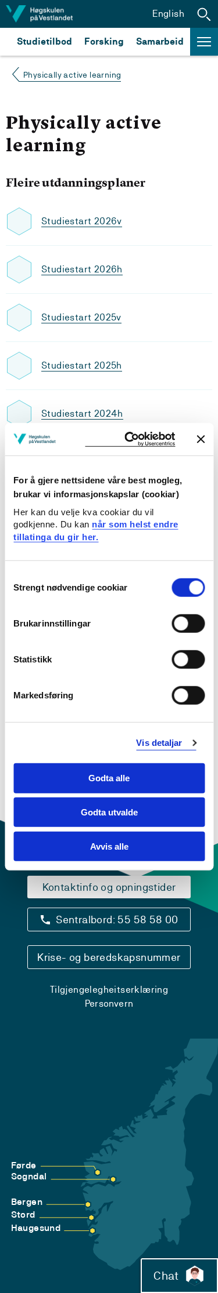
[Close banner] (200, 439)
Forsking (104, 41)
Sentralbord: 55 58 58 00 (117, 919)
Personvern (109, 1003)
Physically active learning (72, 74)
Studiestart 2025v (81, 317)
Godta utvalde (109, 812)
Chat (165, 1276)
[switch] (188, 623)
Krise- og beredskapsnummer (108, 957)
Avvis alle (109, 846)
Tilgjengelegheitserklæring (109, 989)
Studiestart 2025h (81, 365)
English (168, 13)
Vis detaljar (159, 743)
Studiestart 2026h (82, 269)
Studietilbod (44, 41)
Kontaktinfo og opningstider (109, 887)
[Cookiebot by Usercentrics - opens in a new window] (130, 439)
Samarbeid (160, 41)
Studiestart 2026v (81, 221)
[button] (204, 14)
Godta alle (109, 778)
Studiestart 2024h (82, 413)
